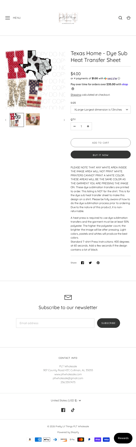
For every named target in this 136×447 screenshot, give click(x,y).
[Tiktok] (73, 410)
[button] (101, 78)
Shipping (76, 94)
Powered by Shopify (68, 432)
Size (73, 102)
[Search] (120, 18)
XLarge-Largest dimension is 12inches (98, 109)
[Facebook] (63, 410)
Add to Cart (100, 142)
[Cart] (128, 18)
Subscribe (108, 323)
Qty (73, 119)
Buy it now (101, 155)
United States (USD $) (64, 400)
